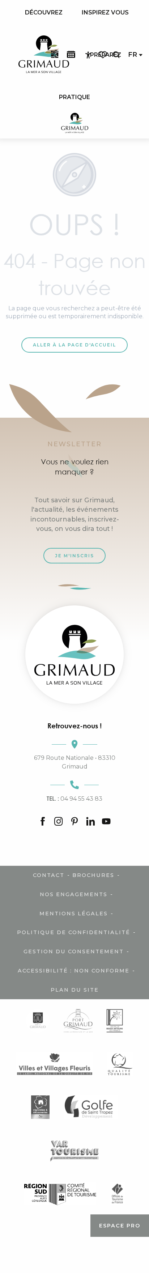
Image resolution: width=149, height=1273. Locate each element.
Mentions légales (73, 913)
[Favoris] (103, 55)
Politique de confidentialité (73, 932)
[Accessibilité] (88, 55)
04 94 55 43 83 (74, 798)
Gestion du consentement (74, 951)
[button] (116, 54)
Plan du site (75, 990)
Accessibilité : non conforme (73, 970)
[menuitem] (43, 12)
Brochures (93, 875)
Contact (48, 875)
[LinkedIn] (90, 821)
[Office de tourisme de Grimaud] (74, 654)
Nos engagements (73, 894)
